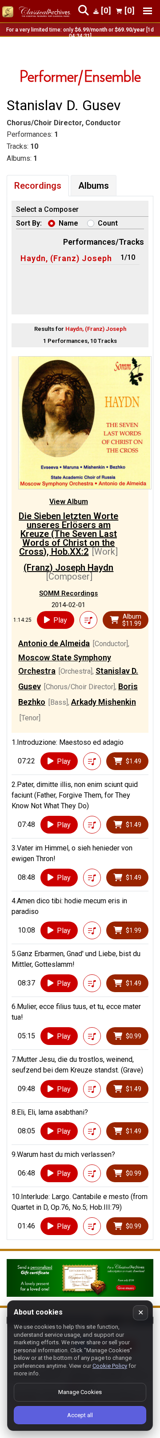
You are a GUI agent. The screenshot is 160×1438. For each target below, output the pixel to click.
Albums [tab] (93, 185)
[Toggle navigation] (147, 11)
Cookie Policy (109, 1366)
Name (68, 223)
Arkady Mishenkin (103, 702)
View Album (68, 501)
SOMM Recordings (68, 593)
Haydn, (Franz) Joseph (66, 258)
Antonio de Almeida (54, 643)
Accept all (80, 1415)
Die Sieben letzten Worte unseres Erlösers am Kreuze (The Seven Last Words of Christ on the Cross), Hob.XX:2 (68, 534)
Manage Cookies (80, 1392)
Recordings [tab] (37, 185)
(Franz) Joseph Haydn (68, 567)
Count (108, 223)
